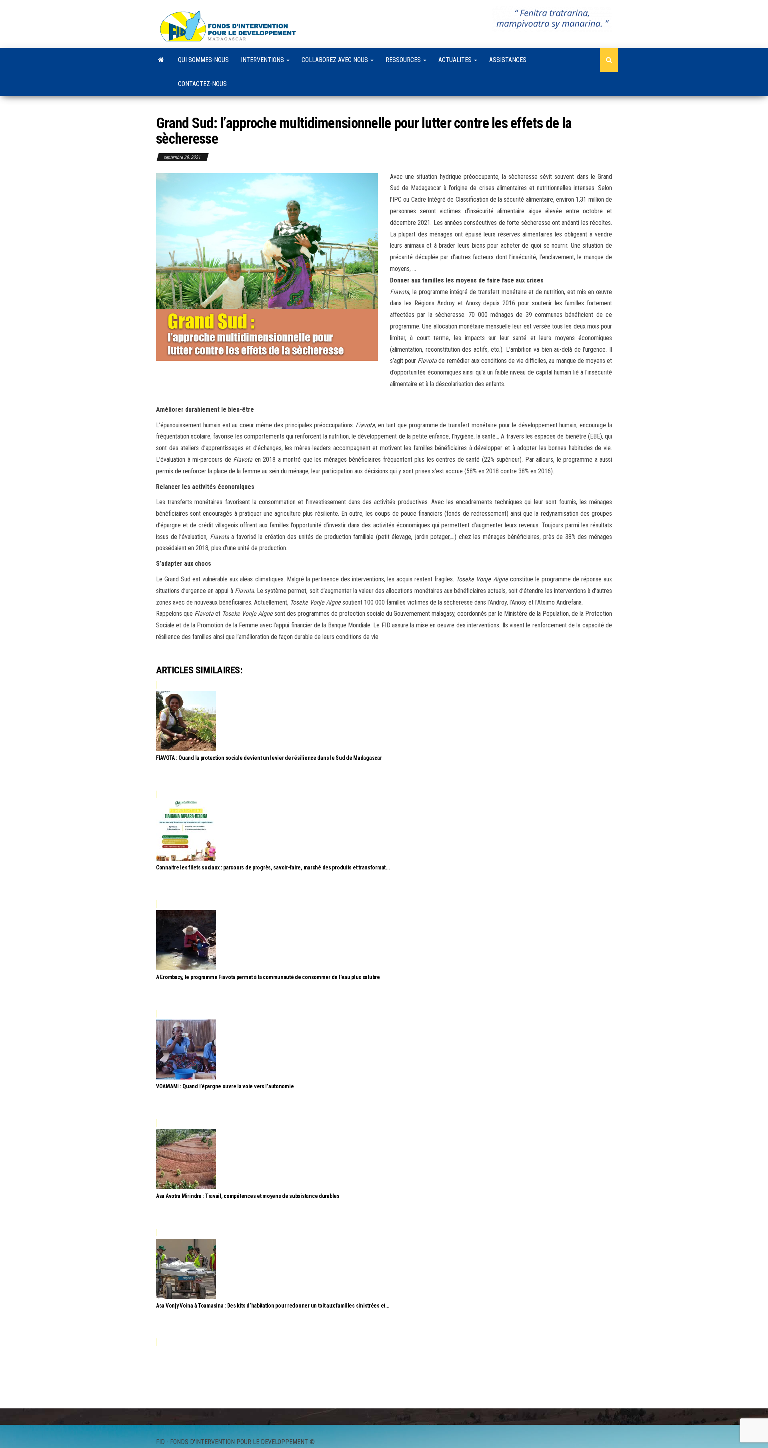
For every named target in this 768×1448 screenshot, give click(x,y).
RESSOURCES (404, 60)
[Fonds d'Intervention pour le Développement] (161, 60)
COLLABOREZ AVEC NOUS (336, 60)
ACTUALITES (455, 60)
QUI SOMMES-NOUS (203, 60)
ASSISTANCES (507, 60)
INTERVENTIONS (263, 60)
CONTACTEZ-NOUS (202, 84)
